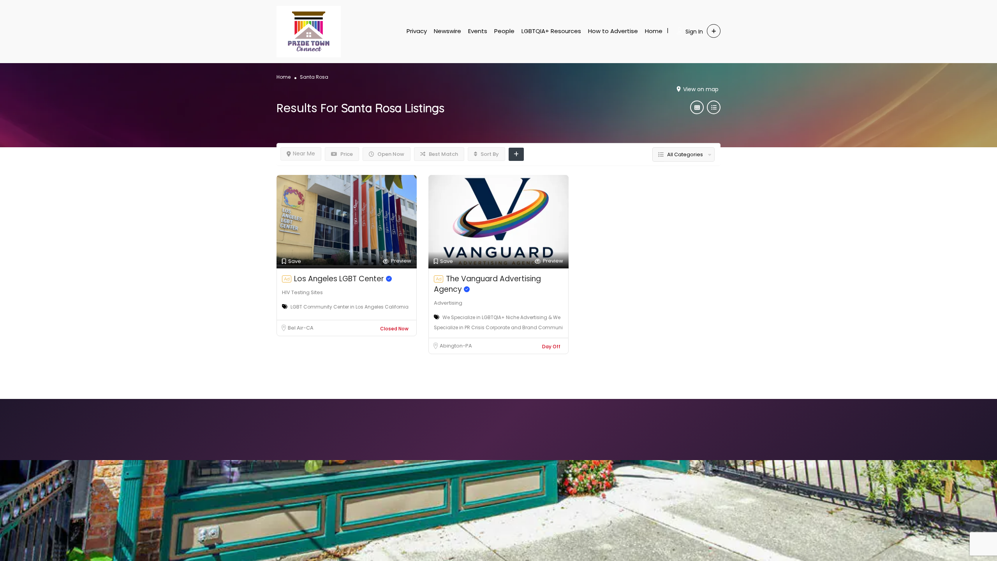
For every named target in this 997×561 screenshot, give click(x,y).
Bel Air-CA (301, 328)
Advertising (448, 303)
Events (477, 31)
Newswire (447, 31)
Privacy (417, 31)
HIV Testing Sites (302, 292)
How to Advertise (613, 31)
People (504, 31)
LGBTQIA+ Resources (551, 31)
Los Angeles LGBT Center (340, 278)
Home (653, 31)
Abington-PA (456, 345)
